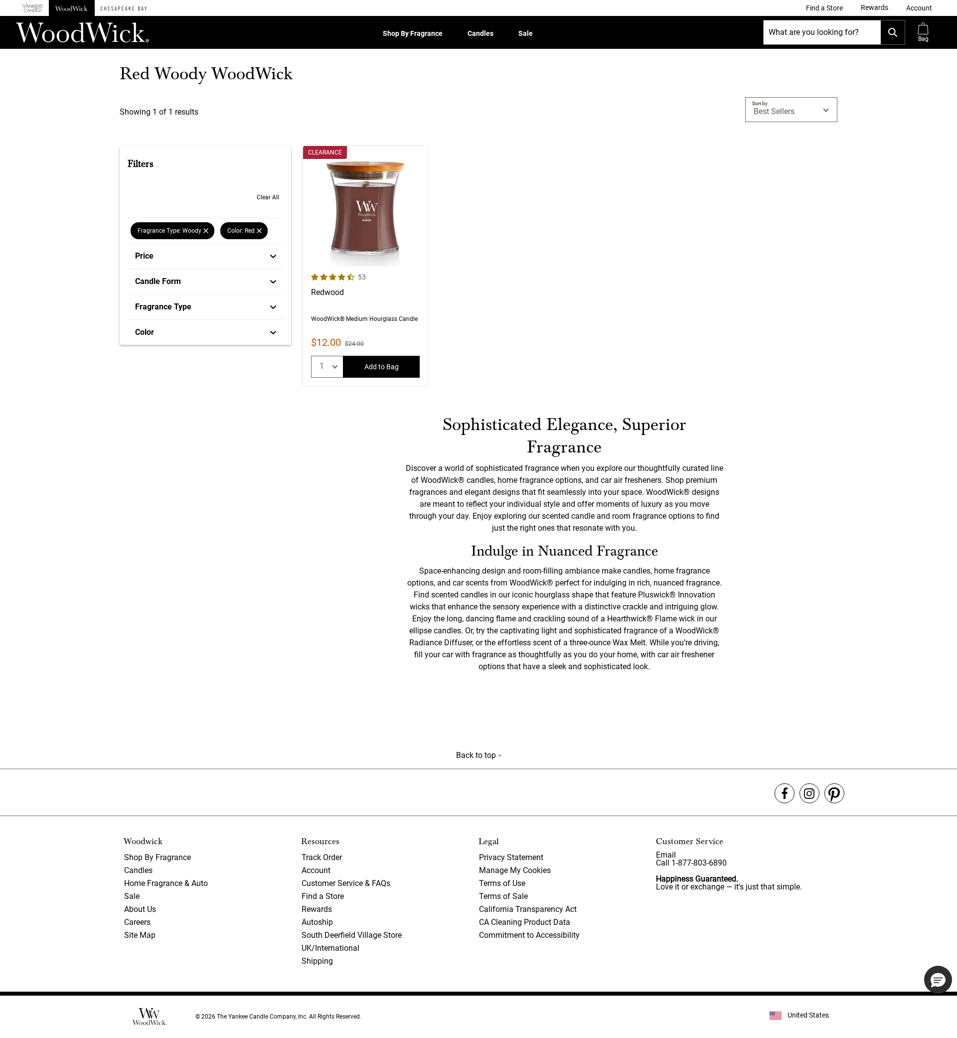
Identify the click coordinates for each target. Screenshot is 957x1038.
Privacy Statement (511, 857)
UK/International (330, 948)
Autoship (317, 922)
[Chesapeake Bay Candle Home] (124, 8)
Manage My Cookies (515, 870)
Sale (525, 33)
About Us (140, 909)
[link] (824, 8)
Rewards (317, 909)
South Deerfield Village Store (352, 935)
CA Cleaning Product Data (524, 922)
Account (316, 870)
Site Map (140, 935)
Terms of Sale (503, 896)
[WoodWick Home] (72, 8)
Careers (137, 922)
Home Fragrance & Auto (166, 883)
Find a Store (323, 896)
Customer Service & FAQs (346, 883)
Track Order (322, 857)
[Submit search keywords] (893, 32)
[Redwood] (365, 266)
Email (666, 855)
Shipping (317, 961)
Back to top (477, 755)
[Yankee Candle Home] (32, 8)
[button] (919, 8)
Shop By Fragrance (413, 33)
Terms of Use (502, 883)
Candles (480, 33)
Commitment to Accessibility (529, 935)
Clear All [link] (268, 197)
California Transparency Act (528, 909)
